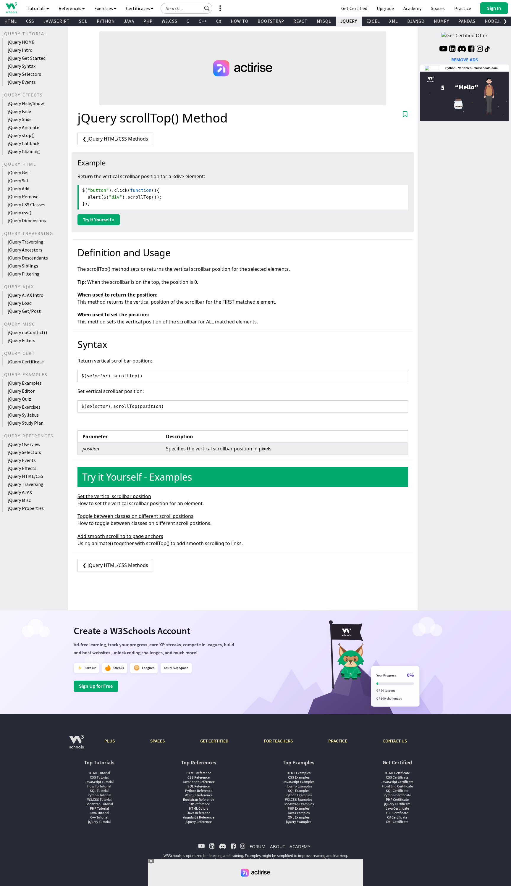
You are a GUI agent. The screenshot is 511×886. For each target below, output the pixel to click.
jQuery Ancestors (25, 250)
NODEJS (493, 21)
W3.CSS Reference (199, 795)
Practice (462, 8)
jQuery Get (18, 172)
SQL (83, 21)
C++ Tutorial (99, 817)
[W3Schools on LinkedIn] (452, 49)
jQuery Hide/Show (26, 103)
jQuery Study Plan (25, 423)
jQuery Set (18, 180)
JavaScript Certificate (397, 781)
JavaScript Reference (198, 781)
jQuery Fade (19, 111)
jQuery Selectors (24, 74)
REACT (300, 21)
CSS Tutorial (99, 777)
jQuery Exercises (24, 407)
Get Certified (354, 8)
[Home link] (11, 8)
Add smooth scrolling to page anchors (120, 536)
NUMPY (441, 21)
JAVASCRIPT (56, 21)
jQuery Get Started (27, 58)
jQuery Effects (22, 468)
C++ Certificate (397, 813)
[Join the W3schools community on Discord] (461, 49)
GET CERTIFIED (214, 741)
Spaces (438, 8)
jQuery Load (20, 303)
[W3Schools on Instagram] (479, 49)
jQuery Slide (20, 119)
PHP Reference (198, 804)
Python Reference (198, 790)
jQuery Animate (23, 127)
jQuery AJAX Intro (25, 295)
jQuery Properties (26, 508)
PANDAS (467, 21)
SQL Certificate (397, 790)
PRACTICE (337, 741)
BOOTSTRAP (271, 21)
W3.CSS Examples (298, 799)
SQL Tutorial (99, 790)
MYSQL (324, 21)
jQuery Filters (21, 340)
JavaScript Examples (298, 781)
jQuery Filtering (24, 274)
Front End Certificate (397, 786)
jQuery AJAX (20, 492)
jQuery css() (19, 212)
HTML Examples (299, 773)
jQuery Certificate (26, 362)
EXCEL (373, 21)
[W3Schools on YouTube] (443, 49)
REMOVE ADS (464, 59)
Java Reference (198, 813)
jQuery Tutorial (99, 821)
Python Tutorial (99, 795)
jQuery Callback (23, 143)
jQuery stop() (21, 135)
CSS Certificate (397, 777)
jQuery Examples (25, 383)
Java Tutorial (99, 813)
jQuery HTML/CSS (25, 476)
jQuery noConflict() (27, 332)
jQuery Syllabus (23, 415)
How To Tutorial (99, 786)
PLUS (109, 741)
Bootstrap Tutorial (99, 804)
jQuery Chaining (24, 151)
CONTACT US (395, 741)
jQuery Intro (20, 50)
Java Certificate (397, 808)
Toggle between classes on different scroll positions (135, 516)
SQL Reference (198, 786)
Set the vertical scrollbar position (114, 496)
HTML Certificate (397, 773)
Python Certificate (397, 795)
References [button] (70, 8)
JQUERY (348, 21)
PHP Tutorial (99, 808)
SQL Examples (298, 790)
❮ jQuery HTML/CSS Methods (115, 139)
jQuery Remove (23, 196)
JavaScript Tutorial (99, 781)
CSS (30, 21)
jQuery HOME (21, 42)
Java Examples (298, 813)
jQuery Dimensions (27, 220)
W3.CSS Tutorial (99, 799)
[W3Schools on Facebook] (471, 49)
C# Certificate (397, 817)
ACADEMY (300, 846)
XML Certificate (397, 821)
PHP (148, 21)
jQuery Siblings (23, 266)
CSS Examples (298, 777)
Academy (412, 8)
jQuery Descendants (28, 258)
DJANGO (416, 21)
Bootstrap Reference (198, 799)
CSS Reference (198, 777)
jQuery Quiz (19, 399)
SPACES (157, 741)
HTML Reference (198, 773)
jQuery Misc (19, 500)
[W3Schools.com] (76, 745)
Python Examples (298, 795)
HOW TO (239, 21)
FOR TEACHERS (278, 741)
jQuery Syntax (21, 66)
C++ (203, 21)
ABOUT (277, 846)
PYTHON (106, 21)
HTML (10, 21)
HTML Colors (198, 808)
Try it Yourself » (98, 219)
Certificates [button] (138, 8)
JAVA (129, 21)
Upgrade (385, 8)
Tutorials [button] (36, 8)
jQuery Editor (21, 391)
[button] (207, 8)
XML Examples (298, 817)
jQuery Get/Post (24, 311)
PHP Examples (298, 808)
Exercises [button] (104, 8)
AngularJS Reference (198, 817)
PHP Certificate (397, 799)
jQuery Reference (199, 821)
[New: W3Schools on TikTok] (487, 49)
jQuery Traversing (25, 242)
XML (393, 21)
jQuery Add (18, 188)
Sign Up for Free (96, 686)
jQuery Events (22, 82)
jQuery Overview (24, 444)
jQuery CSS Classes (26, 204)
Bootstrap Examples (299, 804)
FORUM (258, 846)
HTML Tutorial (99, 773)
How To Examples (298, 786)
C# (218, 21)
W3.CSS (169, 21)
